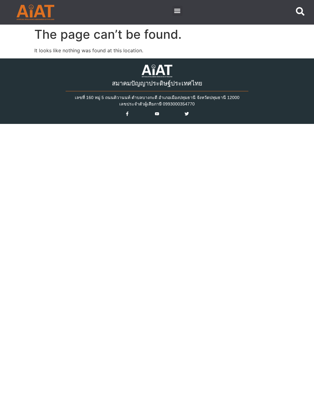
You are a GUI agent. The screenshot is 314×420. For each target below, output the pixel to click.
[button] (177, 11)
